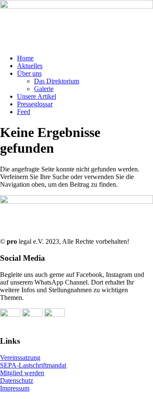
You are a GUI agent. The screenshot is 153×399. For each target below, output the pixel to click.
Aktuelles (29, 65)
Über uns (29, 73)
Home (25, 58)
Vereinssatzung (20, 357)
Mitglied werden (22, 372)
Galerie (44, 88)
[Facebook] (10, 314)
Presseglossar (35, 104)
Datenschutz (16, 380)
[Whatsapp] (32, 314)
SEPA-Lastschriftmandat (33, 365)
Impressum (14, 388)
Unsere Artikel (36, 96)
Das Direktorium (56, 81)
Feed (23, 111)
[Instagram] (54, 314)
